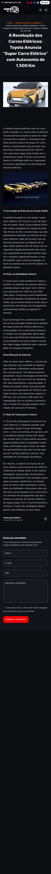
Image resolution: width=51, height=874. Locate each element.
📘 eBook (44, 2)
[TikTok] (38, 2)
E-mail (9, 563)
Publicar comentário (16, 619)
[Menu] (40, 10)
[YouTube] (31, 2)
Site (7, 573)
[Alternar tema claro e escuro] (46, 10)
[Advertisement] (25, 119)
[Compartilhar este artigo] (45, 518)
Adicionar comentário (16, 583)
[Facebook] (34, 2)
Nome (8, 553)
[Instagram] (28, 2)
